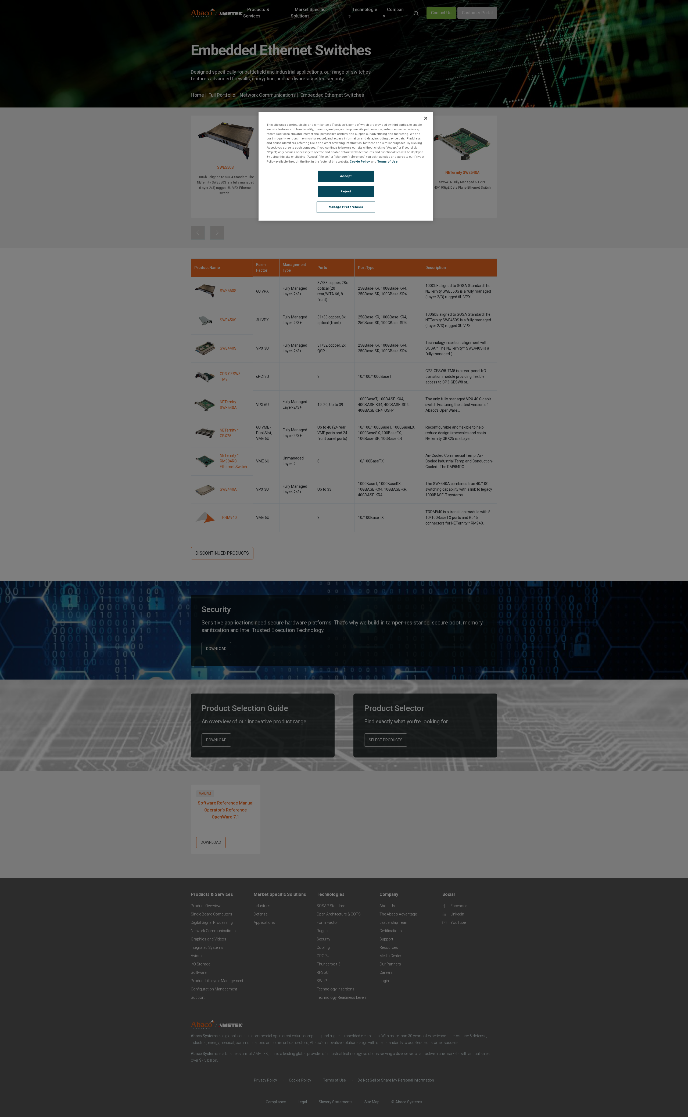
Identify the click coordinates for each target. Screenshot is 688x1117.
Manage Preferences (346, 207)
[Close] (426, 118)
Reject (346, 191)
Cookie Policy (360, 161)
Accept (346, 176)
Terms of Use (387, 161)
